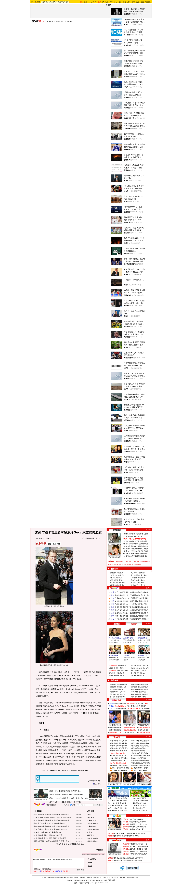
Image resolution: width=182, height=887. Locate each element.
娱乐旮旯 (126, 849)
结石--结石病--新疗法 (117, 580)
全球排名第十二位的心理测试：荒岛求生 (65, 802)
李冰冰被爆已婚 (129, 725)
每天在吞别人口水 (115, 854)
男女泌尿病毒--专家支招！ (118, 692)
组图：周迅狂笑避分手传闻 (119, 741)
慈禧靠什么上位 (122, 670)
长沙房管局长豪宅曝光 (122, 607)
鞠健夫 (126, 534)
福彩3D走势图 (145, 708)
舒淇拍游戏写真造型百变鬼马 (140, 765)
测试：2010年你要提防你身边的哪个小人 (65, 791)
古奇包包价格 (92, 838)
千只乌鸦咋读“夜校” (121, 598)
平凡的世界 (136, 706)
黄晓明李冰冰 (92, 841)
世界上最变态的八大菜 (79, 798)
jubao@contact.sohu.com (99, 883)
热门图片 (126, 829)
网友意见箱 (132, 868)
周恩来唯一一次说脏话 (138, 675)
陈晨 (125, 551)
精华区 (90, 862)
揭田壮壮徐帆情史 (115, 725)
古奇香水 (90, 817)
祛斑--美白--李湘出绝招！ (139, 692)
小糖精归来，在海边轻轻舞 (138, 854)
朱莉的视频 (91, 826)
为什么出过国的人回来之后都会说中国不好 (129, 858)
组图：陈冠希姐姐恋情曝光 (119, 746)
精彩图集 (111, 836)
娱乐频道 (50, 21)
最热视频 (117, 624)
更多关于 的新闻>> (70, 844)
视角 (112, 598)
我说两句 (148, 2)
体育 (85, 2)
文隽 (125, 536)
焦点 (112, 595)
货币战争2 (144, 706)
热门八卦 (126, 819)
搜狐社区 (117, 815)
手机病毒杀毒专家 (120, 708)
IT (103, 2)
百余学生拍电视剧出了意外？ (140, 601)
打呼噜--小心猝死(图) (117, 575)
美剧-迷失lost (122, 666)
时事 (112, 616)
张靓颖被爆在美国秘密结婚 (139, 544)
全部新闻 (130, 877)
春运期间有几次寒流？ (122, 601)
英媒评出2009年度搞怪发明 (138, 846)
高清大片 (133, 624)
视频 (119, 2)
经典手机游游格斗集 (133, 708)
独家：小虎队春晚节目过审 (140, 741)
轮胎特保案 (144, 561)
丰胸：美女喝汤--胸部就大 (139, 694)
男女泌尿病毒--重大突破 (139, 575)
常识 (112, 604)
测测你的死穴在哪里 (95, 800)
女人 (115, 2)
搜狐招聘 (68, 877)
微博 (137, 2)
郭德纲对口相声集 (120, 703)
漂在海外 (111, 858)
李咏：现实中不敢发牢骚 (120, 768)
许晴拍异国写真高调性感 (137, 822)
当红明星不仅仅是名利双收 (138, 849)
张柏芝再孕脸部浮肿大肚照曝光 (137, 551)
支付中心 (61, 877)
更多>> (148, 530)
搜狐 (43, 2)
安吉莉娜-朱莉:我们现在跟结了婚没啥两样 (50, 838)
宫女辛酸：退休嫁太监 (116, 673)
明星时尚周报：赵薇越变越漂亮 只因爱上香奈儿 (52, 841)
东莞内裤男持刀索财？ (122, 616)
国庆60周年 (122, 564)
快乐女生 (130, 564)
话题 (112, 610)
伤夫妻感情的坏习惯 (116, 689)
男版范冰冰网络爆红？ (122, 613)
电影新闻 (70, 21)
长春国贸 (127, 544)
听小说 (111, 706)
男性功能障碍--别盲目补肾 (139, 689)
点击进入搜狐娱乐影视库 (118, 763)
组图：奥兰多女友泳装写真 (140, 746)
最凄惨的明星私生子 (114, 829)
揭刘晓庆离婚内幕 (130, 728)
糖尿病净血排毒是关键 (117, 585)
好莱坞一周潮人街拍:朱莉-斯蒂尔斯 (47, 832)
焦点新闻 (126, 844)
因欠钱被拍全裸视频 (114, 544)
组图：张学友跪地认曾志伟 (140, 743)
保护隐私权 (97, 877)
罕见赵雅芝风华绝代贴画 (137, 827)
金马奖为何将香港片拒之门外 (137, 536)
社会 (112, 619)
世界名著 (129, 706)
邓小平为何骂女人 (115, 638)
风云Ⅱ (117, 668)
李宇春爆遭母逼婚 (115, 730)
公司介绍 (115, 877)
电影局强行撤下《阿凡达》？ (140, 619)
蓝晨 (125, 549)
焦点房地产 (61, 2)
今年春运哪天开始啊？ (122, 619)
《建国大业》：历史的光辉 (138, 824)
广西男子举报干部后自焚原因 (138, 598)
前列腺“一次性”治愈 (137, 583)
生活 (112, 601)
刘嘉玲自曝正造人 (130, 732)
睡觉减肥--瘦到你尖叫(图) (118, 687)
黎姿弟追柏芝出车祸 (144, 784)
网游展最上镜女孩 (114, 557)
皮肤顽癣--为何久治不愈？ (118, 694)
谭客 (125, 546)
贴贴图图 (126, 846)
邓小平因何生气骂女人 (138, 673)
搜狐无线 (117, 700)
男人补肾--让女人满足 (138, 573)
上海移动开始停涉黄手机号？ (140, 610)
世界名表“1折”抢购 (116, 578)
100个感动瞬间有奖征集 (118, 761)
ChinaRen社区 (117, 840)
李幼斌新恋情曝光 (144, 728)
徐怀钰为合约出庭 (129, 784)
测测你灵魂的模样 (41, 800)
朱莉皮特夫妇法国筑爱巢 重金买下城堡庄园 (50, 829)
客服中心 (82, 877)
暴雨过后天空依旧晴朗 (134, 860)
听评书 (111, 703)
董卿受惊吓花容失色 (136, 819)
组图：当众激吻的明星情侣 (119, 748)
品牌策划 (90, 832)
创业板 (116, 564)
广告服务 (75, 877)
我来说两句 (86, 538)
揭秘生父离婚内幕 (144, 725)
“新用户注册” (58, 871)
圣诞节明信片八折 (115, 732)
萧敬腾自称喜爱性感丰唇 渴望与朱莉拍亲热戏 (51, 820)
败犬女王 (146, 668)
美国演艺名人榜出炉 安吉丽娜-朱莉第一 (49, 823)
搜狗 (66, 2)
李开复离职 (136, 561)
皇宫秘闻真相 (142, 638)
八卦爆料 (126, 822)
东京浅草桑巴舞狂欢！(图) (118, 756)
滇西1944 (123, 668)
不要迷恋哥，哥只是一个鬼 (138, 844)
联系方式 (90, 877)
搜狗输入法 (53, 877)
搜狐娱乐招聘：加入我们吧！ (140, 763)
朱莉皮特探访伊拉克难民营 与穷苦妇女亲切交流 (52, 817)
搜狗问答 (114, 588)
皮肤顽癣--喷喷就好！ (138, 578)
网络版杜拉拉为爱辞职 (138, 758)
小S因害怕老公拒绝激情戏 (139, 554)
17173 (55, 2)
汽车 (106, 2)
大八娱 (126, 541)
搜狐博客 (117, 530)
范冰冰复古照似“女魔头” (137, 829)
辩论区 (90, 866)
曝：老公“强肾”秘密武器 (118, 697)
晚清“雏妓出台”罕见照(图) (139, 753)
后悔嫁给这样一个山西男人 (138, 851)
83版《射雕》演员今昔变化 (119, 758)
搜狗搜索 (39, 804)
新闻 (112, 607)
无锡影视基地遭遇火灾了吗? (139, 595)
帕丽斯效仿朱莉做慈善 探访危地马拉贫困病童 (51, 826)
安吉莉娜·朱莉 (92, 823)
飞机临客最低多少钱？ (122, 604)
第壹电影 (126, 824)
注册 (39, 871)
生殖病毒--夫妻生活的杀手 (139, 684)
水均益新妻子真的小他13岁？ (140, 592)
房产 (111, 2)
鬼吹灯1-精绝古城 (120, 706)
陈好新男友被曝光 (144, 732)
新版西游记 (127, 655)
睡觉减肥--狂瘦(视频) (117, 573)
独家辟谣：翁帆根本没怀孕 (140, 761)
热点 (112, 613)
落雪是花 (127, 554)
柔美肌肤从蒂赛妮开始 (117, 583)
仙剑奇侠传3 (138, 668)
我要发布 (99, 850)
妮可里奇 (90, 835)
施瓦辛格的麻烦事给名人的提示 (137, 549)
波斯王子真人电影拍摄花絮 (119, 765)
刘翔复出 (128, 561)
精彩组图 (126, 827)
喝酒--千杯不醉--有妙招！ (139, 697)
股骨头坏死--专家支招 (138, 585)
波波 (125, 556)
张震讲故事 (139, 703)
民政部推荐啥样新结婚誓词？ (140, 613)
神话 (132, 668)
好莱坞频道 (60, 21)
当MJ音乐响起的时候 (140, 770)
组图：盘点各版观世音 (138, 748)
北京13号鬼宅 (128, 638)
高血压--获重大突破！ (138, 580)
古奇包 (89, 814)
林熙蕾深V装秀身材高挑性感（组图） (127, 836)
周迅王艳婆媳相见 (130, 730)
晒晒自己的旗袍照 (121, 860)
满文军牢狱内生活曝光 (140, 768)
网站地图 (123, 877)
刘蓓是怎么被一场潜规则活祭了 (137, 546)
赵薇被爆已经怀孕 (115, 728)
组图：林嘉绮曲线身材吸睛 (119, 743)
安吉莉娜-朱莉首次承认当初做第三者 (48, 835)
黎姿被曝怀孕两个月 (114, 784)
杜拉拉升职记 (131, 703)
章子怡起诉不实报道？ (122, 592)
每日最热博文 (120, 561)
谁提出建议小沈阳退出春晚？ (140, 607)
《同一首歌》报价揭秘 (119, 770)
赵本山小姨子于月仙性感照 (138, 541)
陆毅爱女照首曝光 (144, 730)
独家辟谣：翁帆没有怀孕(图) (138, 534)
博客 (133, 2)
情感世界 (126, 851)
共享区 (111, 708)
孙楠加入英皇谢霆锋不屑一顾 (137, 556)
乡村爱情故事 (113, 655)
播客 (124, 2)
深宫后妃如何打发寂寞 (116, 675)
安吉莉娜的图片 (93, 829)
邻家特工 (112, 668)
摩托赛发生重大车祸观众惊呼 (140, 756)
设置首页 (45, 877)
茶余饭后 (117, 737)
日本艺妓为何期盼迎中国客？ (140, 616)
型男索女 (126, 854)
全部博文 (137, 877)
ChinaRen (49, 2)
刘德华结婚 (137, 564)
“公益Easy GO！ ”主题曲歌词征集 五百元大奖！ (130, 833)
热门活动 (111, 833)
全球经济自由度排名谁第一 (139, 604)
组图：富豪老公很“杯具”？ (118, 751)
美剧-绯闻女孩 (142, 655)
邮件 (128, 2)
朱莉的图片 (91, 820)
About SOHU (107, 877)
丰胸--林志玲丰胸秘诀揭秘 (118, 684)
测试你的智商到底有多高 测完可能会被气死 (66, 794)
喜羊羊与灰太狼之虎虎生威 (139, 666)
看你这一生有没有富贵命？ (59, 798)
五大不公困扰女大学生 (122, 610)
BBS (142, 2)
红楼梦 (146, 703)
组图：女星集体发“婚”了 (139, 751)
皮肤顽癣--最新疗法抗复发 (139, 687)
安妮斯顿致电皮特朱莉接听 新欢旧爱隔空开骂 (51, 814)
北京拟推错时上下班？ (122, 595)
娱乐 (92, 2)
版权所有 (112, 880)
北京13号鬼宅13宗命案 (138, 670)
